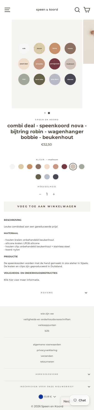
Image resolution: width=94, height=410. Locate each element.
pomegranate (64, 166)
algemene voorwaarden (47, 344)
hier (11, 279)
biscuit (21, 166)
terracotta (55, 166)
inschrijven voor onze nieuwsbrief (47, 387)
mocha (38, 166)
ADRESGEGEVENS (47, 374)
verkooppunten (47, 325)
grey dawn (47, 176)
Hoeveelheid (47, 187)
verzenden (47, 355)
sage (81, 166)
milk (12, 166)
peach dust (47, 166)
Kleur (47, 160)
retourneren (47, 361)
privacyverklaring (47, 350)
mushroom (73, 166)
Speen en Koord (47, 120)
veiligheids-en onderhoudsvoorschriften (47, 319)
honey (29, 166)
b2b (47, 330)
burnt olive (38, 176)
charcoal (55, 176)
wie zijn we (47, 313)
